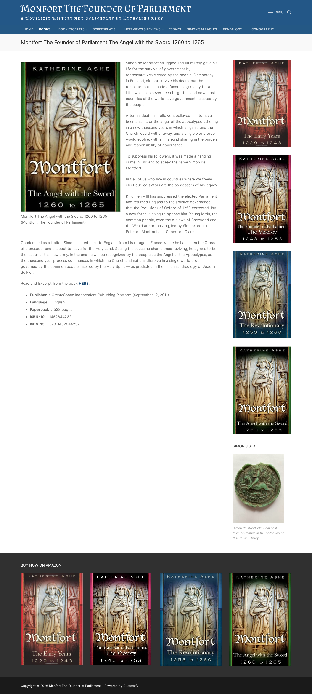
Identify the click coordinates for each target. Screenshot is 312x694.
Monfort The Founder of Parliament (106, 8)
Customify (130, 686)
